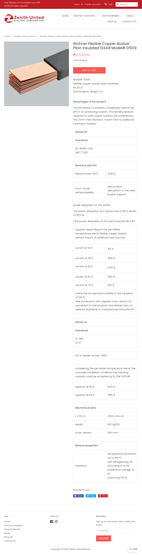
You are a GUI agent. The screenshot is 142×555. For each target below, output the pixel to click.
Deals (130, 15)
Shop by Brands (111, 15)
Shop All (112, 21)
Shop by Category (84, 15)
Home (65, 15)
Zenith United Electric (80, 549)
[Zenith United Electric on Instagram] (56, 522)
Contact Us (129, 21)
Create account (92, 4)
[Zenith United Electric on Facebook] (51, 522)
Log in (77, 4)
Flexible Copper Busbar (25, 36)
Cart (110, 4)
